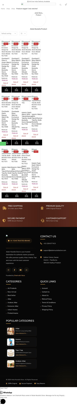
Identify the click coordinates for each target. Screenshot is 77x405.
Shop (8, 8)
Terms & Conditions (49, 303)
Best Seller (12, 295)
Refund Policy (47, 299)
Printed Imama (13, 313)
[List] (6, 37)
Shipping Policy (47, 310)
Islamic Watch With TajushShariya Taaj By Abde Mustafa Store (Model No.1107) (7, 173)
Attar (9, 299)
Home (3, 8)
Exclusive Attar (13, 306)
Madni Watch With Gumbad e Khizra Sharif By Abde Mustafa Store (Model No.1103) (26, 174)
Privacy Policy (47, 306)
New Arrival (12, 292)
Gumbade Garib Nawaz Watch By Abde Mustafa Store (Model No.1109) (5, 119)
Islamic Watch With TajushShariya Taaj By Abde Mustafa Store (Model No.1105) (37, 120)
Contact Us (46, 292)
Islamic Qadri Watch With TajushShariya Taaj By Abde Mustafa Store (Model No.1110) (27, 118)
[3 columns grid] (1, 37)
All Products (12, 288)
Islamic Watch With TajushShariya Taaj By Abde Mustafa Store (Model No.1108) (17, 173)
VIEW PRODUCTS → (21, 333)
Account (45, 288)
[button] (9, 1)
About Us (45, 295)
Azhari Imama (12, 310)
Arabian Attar (12, 303)
